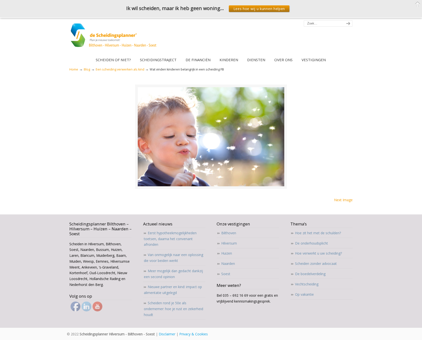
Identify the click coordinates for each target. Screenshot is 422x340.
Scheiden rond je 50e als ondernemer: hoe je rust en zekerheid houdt (173, 309)
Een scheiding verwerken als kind (120, 69)
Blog (87, 69)
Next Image (343, 200)
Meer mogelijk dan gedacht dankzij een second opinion (173, 274)
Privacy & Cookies (193, 334)
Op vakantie (304, 294)
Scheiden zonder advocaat (316, 263)
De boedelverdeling (310, 273)
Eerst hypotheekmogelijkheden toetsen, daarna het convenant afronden (170, 239)
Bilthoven (228, 233)
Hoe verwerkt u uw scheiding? (318, 253)
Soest (225, 273)
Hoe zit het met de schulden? (318, 233)
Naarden (228, 263)
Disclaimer (167, 334)
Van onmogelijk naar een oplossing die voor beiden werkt (173, 257)
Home (73, 69)
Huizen (226, 253)
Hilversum (229, 243)
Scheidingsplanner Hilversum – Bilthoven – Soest (115, 38)
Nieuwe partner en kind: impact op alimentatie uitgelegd (173, 289)
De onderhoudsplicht (311, 243)
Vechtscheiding (306, 284)
